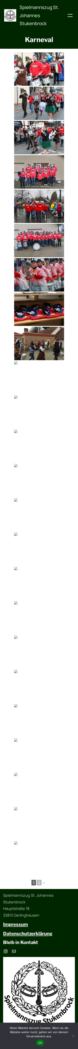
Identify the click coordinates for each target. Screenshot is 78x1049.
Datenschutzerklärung (27, 933)
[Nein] (73, 1036)
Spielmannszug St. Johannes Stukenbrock (39, 15)
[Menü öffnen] (70, 15)
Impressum (15, 924)
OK (40, 1042)
